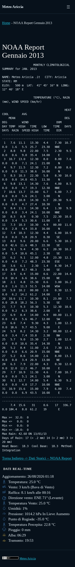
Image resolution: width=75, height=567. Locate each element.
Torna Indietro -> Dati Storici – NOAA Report (37, 458)
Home (6, 23)
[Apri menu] (68, 6)
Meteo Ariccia (12, 7)
